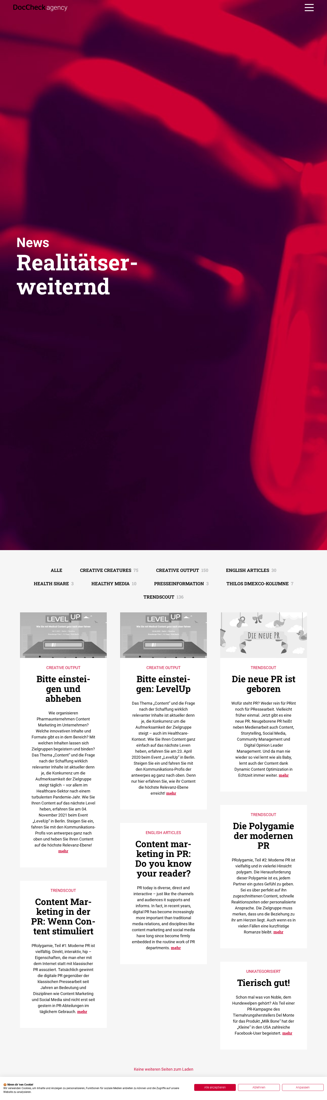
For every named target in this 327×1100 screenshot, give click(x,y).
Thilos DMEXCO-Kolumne (259, 583)
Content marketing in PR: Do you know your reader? (163, 858)
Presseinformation (181, 583)
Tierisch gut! (263, 982)
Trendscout (163, 597)
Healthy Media (113, 583)
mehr (63, 851)
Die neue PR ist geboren (263, 683)
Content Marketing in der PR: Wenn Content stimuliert (63, 916)
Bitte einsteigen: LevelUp (163, 683)
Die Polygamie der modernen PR (263, 835)
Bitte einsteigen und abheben (63, 688)
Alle (56, 570)
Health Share (54, 583)
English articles (251, 570)
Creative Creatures (109, 570)
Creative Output (182, 570)
